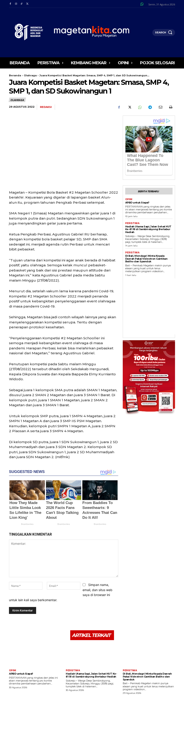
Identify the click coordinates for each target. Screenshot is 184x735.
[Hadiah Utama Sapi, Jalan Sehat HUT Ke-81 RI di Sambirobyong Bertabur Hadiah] (92, 655)
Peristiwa (132, 223)
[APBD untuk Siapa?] (35, 655)
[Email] (160, 107)
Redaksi (46, 107)
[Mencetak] (170, 107)
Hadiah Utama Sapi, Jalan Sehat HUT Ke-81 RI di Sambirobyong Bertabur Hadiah (148, 229)
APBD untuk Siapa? (137, 202)
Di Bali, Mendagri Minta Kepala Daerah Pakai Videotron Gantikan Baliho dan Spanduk (146, 258)
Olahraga (30, 75)
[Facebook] (10, 4)
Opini (128, 199)
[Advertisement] (154, 306)
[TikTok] (21, 4)
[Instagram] (16, 4)
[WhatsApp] (139, 107)
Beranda (15, 75)
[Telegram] (149, 107)
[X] (27, 4)
